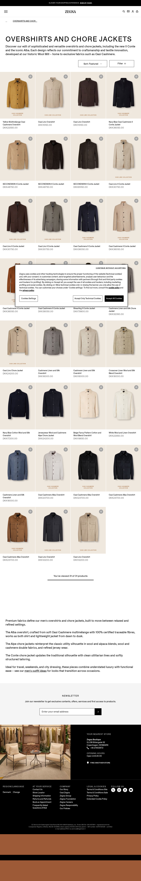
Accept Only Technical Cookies (87, 298)
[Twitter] (113, 790)
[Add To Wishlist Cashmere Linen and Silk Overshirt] (66, 325)
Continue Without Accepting (111, 268)
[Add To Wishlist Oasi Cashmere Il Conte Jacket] (101, 201)
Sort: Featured (91, 63)
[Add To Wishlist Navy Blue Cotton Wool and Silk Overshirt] (30, 387)
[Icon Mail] (128, 11)
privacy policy (28, 290)
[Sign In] (133, 11)
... (6, 21)
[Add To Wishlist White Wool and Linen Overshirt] (136, 387)
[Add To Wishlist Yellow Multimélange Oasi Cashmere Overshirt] (30, 77)
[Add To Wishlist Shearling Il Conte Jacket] (101, 263)
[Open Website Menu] (6, 11)
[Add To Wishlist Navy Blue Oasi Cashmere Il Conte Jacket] (136, 77)
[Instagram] (119, 790)
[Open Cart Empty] (137, 11)
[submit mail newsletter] (98, 711)
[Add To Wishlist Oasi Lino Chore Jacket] (30, 325)
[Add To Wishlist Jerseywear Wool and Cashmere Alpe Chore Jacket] (66, 387)
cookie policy (114, 287)
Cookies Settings (28, 298)
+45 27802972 (96, 748)
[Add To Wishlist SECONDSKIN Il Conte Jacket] (30, 139)
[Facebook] (125, 790)
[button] (124, 11)
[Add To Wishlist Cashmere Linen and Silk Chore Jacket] (136, 263)
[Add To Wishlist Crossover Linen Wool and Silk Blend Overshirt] (136, 325)
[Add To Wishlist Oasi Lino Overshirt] (66, 77)
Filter (121, 63)
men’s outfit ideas (36, 671)
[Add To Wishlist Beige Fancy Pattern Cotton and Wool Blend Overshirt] (101, 387)
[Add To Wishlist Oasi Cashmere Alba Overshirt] (66, 449)
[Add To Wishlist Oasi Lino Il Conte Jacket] (136, 139)
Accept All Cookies (114, 298)
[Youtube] (131, 790)
